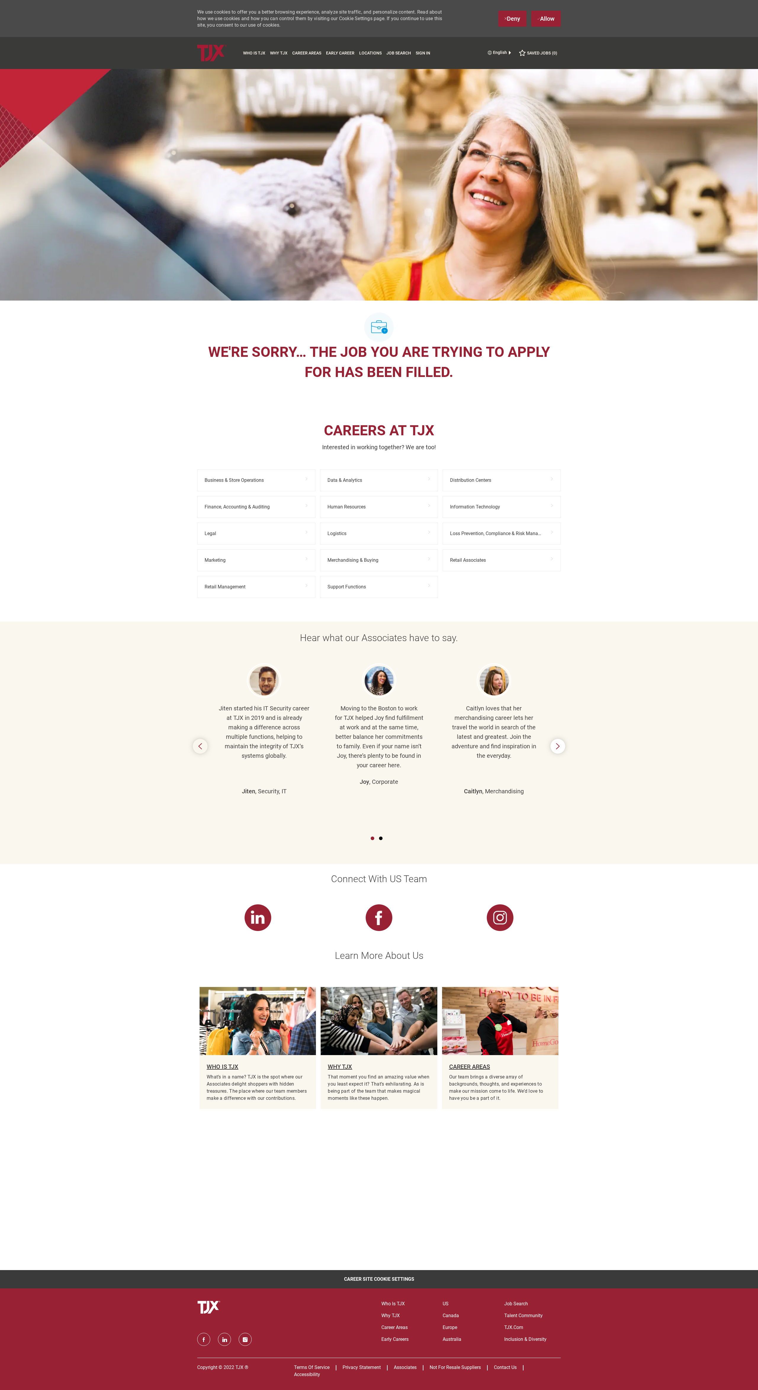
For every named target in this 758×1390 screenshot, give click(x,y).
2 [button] (381, 838)
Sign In (423, 53)
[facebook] (203, 1339)
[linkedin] (224, 1339)
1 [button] (372, 838)
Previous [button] (200, 746)
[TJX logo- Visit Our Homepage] (209, 1307)
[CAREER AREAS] (500, 1048)
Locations (370, 53)
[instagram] (245, 1339)
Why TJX (279, 53)
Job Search (398, 53)
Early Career (340, 53)
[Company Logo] (219, 53)
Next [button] (557, 746)
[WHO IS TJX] (258, 1048)
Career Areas (306, 53)
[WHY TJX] (379, 1048)
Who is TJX (254, 53)
